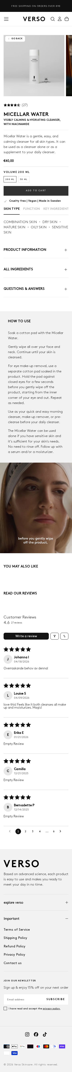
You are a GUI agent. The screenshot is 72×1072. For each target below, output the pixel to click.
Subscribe (55, 999)
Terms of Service (17, 929)
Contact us (13, 963)
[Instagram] (27, 1034)
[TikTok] (44, 1034)
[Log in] (59, 18)
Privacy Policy (14, 954)
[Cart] (66, 18)
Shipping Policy (15, 938)
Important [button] (11, 918)
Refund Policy (14, 946)
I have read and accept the (34, 1008)
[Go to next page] (61, 831)
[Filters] (54, 636)
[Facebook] (36, 1034)
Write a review (26, 636)
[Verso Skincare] (21, 863)
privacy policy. (51, 1008)
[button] (6, 19)
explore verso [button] (13, 902)
